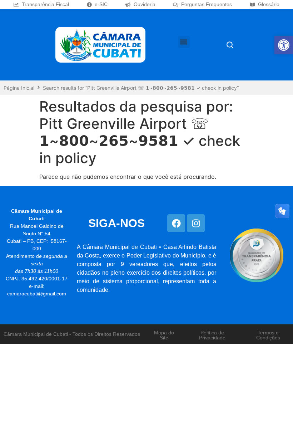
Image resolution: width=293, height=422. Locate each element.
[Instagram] (196, 223)
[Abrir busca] (230, 45)
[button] (283, 45)
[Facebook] (176, 223)
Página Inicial (19, 88)
